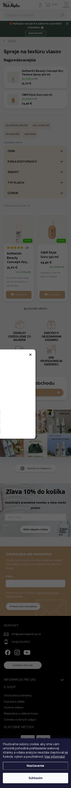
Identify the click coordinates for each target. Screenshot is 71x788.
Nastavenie (35, 766)
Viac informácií (54, 756)
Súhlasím (36, 778)
